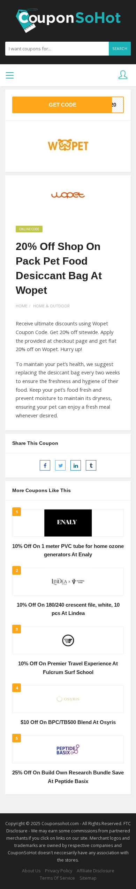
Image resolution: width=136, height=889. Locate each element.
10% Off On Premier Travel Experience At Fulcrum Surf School (68, 668)
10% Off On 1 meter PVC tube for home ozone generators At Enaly (68, 550)
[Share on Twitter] (60, 465)
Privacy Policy (58, 871)
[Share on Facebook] (45, 465)
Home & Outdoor (51, 305)
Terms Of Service (57, 878)
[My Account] (123, 75)
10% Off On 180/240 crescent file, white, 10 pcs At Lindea (68, 609)
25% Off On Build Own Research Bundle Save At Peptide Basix (68, 777)
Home (21, 305)
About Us (31, 871)
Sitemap (88, 878)
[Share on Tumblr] (91, 465)
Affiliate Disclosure (95, 871)
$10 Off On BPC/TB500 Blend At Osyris (68, 722)
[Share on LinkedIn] (75, 465)
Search (119, 48)
